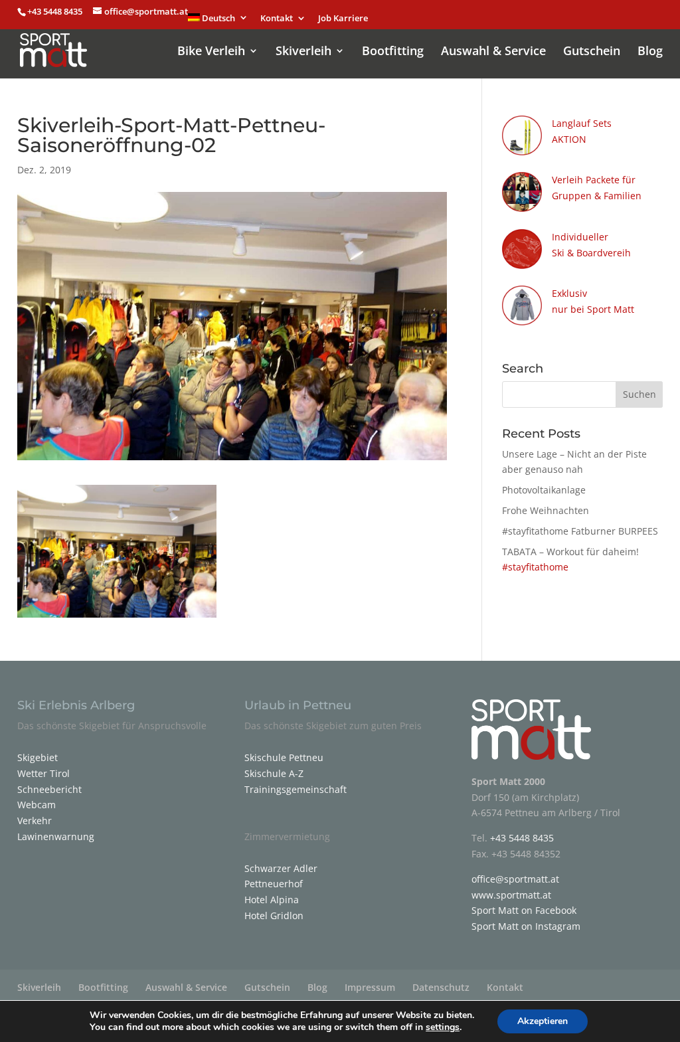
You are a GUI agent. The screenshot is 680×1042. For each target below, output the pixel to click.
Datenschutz (440, 987)
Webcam (36, 804)
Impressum (370, 987)
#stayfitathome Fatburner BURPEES (580, 531)
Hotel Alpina (271, 899)
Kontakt (276, 19)
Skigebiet (37, 757)
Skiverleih (303, 52)
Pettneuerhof (273, 883)
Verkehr (34, 820)
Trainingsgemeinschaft (295, 789)
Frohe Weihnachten (545, 510)
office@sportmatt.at (515, 879)
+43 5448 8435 (55, 11)
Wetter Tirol (43, 773)
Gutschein (591, 52)
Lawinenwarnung (55, 836)
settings (443, 1027)
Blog (650, 52)
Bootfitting (393, 52)
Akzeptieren (542, 1021)
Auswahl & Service (493, 52)
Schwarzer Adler (280, 868)
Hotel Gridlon (273, 915)
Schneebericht (49, 789)
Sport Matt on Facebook (523, 910)
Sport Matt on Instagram (525, 926)
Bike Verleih (211, 52)
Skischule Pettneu (283, 757)
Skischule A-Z (273, 773)
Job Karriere (343, 19)
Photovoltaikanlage (544, 489)
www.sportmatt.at (511, 895)
